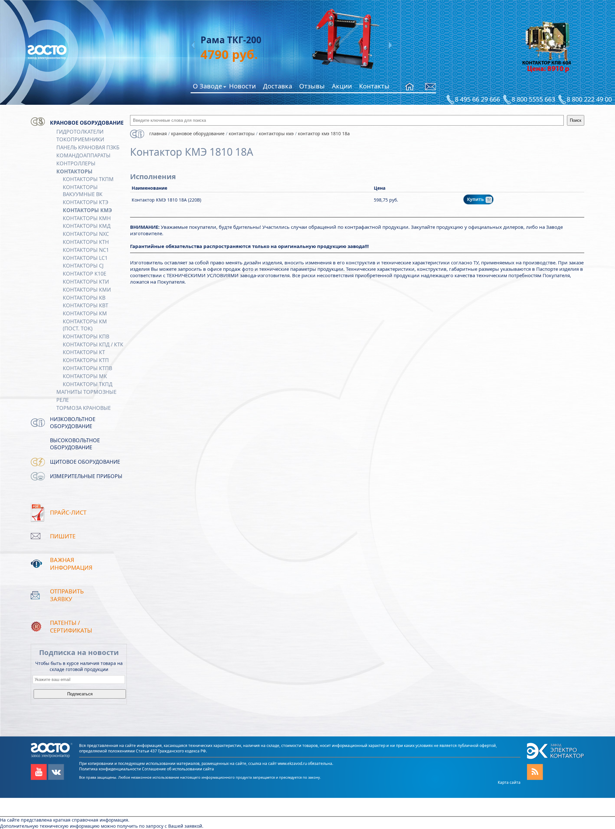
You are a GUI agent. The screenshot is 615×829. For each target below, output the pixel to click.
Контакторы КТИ (86, 281)
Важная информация (71, 563)
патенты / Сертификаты (71, 626)
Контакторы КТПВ (87, 368)
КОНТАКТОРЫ (74, 171)
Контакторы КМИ (87, 289)
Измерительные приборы (86, 476)
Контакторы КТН (86, 241)
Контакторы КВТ (85, 305)
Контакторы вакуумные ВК (82, 191)
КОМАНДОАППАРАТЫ (83, 155)
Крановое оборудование (87, 122)
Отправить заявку (67, 595)
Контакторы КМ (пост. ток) (85, 325)
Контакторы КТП (86, 360)
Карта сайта (509, 782)
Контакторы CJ (83, 265)
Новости (242, 86)
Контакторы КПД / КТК (93, 344)
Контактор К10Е (84, 273)
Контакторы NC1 (86, 249)
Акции (342, 86)
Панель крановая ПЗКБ (87, 147)
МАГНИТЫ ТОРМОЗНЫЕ (86, 391)
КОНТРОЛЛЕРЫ (75, 163)
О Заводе (207, 87)
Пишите (63, 536)
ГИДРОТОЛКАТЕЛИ (79, 131)
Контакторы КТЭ (85, 202)
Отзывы (312, 86)
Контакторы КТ (84, 352)
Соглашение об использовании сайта (178, 769)
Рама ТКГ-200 (206, 40)
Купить (476, 199)
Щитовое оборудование (85, 461)
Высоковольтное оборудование (75, 444)
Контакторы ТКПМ (88, 179)
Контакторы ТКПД (87, 384)
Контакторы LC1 (85, 257)
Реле (62, 399)
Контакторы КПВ (86, 336)
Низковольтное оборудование (72, 423)
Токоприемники (80, 139)
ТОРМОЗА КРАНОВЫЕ (83, 407)
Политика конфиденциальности (110, 769)
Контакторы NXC (86, 233)
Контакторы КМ (85, 313)
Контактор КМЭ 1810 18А (324, 133)
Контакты (374, 86)
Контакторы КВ (84, 297)
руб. (205, 54)
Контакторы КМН (87, 218)
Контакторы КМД (87, 225)
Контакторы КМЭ (87, 210)
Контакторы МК (85, 376)
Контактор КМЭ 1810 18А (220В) (166, 200)
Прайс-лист (68, 512)
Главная (158, 133)
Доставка (277, 86)
